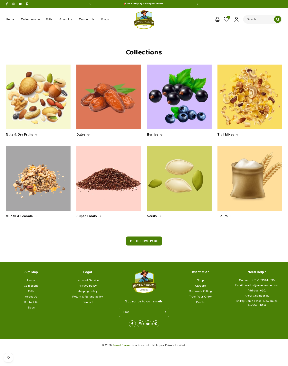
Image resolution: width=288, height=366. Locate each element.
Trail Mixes (225, 134)
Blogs (31, 307)
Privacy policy (88, 285)
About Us (31, 296)
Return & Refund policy (87, 296)
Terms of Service (87, 279)
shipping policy (88, 290)
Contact (87, 301)
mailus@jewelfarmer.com (262, 285)
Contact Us (31, 301)
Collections (31, 285)
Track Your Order (200, 296)
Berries (152, 134)
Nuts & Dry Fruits (19, 134)
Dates (81, 134)
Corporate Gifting (200, 290)
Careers (200, 285)
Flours (222, 216)
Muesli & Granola (19, 216)
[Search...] (277, 19)
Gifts (31, 290)
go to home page (144, 241)
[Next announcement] (198, 4)
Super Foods (86, 216)
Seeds (152, 216)
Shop (200, 279)
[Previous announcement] (90, 4)
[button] (30, 19)
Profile (200, 301)
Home (31, 279)
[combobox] (262, 19)
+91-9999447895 (263, 279)
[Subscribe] (164, 312)
